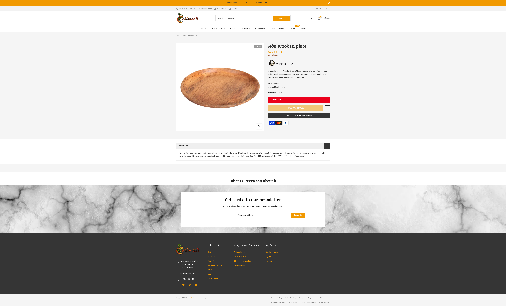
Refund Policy (290, 298)
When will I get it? (275, 93)
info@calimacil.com (204, 9)
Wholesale (293, 302)
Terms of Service (320, 298)
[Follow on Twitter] (183, 285)
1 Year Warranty (240, 257)
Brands (201, 28)
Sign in (268, 257)
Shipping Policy (305, 298)
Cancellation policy (278, 302)
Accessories (260, 28)
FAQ (209, 252)
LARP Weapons (217, 28)
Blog (209, 274)
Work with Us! (324, 302)
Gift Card (211, 270)
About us (211, 257)
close (177, 3)
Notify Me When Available (299, 115)
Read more (299, 77)
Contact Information (308, 302)
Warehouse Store (215, 266)
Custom (294, 28)
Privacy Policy (276, 298)
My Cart (269, 261)
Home (178, 36)
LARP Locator (213, 279)
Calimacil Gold (239, 252)
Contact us (212, 261)
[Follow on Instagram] (190, 285)
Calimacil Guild (239, 266)
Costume (244, 28)
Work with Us (221, 9)
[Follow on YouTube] (196, 285)
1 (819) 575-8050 (185, 9)
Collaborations (277, 28)
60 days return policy (242, 261)
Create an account (273, 252)
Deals (303, 28)
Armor (232, 28)
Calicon (234, 9)
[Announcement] (253, 3)
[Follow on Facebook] (177, 285)
